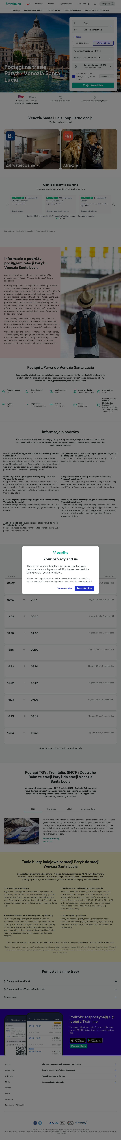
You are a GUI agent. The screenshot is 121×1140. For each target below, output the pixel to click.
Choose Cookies (64, 588)
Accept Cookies (84, 588)
